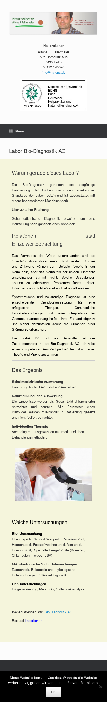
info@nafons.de (53, 72)
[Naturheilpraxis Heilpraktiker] (53, 23)
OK (53, 692)
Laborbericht (34, 620)
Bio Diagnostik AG (58, 611)
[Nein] (100, 686)
